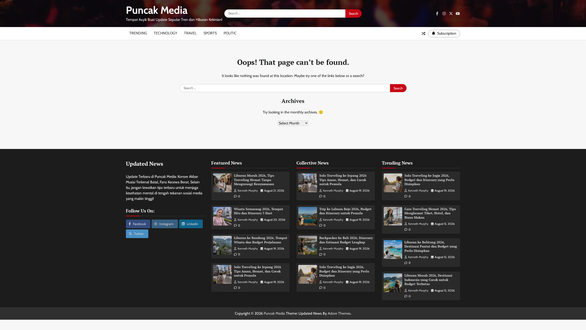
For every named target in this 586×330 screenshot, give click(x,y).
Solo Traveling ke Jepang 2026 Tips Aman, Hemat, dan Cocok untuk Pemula (257, 271)
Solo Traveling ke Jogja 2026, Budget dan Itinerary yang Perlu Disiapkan (344, 271)
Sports (210, 33)
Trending (138, 33)
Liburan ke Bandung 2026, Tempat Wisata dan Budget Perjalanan (260, 240)
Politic (230, 33)
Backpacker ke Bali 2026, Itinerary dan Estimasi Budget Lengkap (346, 240)
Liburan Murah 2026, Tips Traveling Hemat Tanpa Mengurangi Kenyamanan (254, 179)
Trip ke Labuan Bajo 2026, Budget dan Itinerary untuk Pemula (345, 211)
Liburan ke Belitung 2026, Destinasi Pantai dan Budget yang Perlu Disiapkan (430, 246)
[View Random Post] (423, 33)
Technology (165, 33)
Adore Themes (339, 313)
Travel (190, 33)
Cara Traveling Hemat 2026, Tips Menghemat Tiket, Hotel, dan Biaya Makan (430, 213)
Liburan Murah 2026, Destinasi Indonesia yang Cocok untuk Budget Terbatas (428, 279)
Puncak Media (156, 10)
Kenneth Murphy (248, 190)
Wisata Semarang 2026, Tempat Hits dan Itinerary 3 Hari (258, 211)
